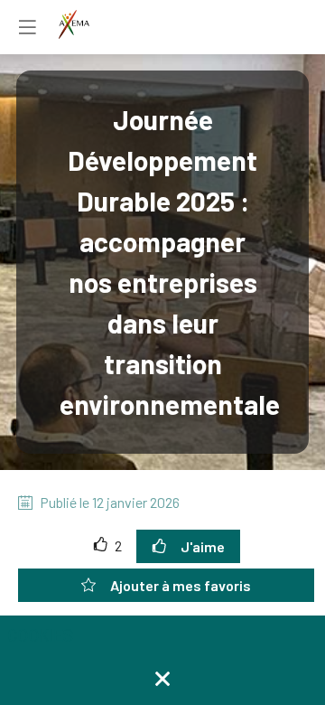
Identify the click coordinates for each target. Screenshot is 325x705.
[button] (27, 27)
